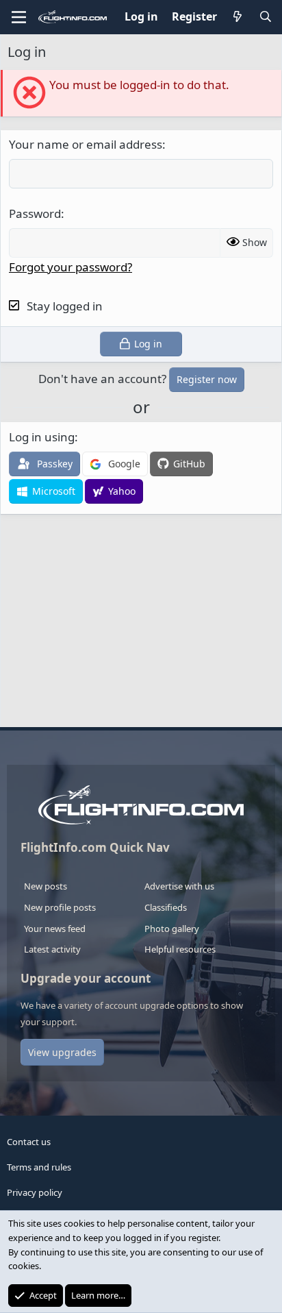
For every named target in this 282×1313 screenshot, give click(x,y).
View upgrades (62, 1052)
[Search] (265, 17)
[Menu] (19, 17)
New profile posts (60, 907)
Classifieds (165, 907)
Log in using (42, 437)
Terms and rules (39, 1167)
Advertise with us (179, 886)
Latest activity (52, 949)
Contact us (29, 1142)
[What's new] (238, 17)
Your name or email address (85, 144)
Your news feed (55, 928)
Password (35, 213)
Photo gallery (171, 928)
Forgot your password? (70, 267)
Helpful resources (180, 949)
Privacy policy (34, 1192)
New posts (45, 886)
